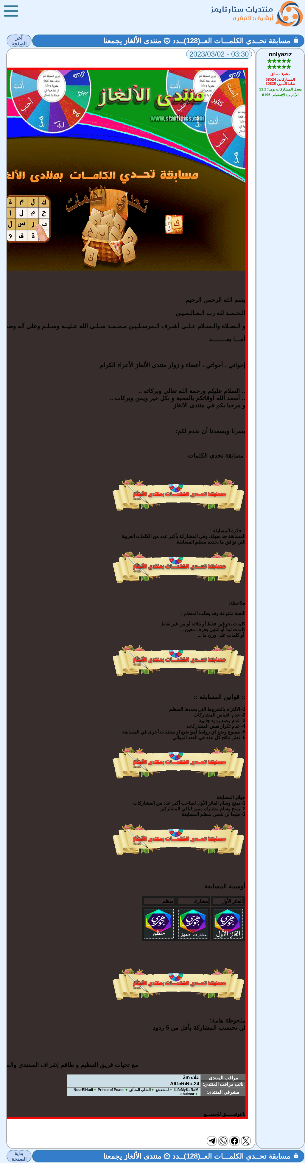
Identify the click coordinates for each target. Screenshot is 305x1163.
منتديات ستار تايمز (242, 9)
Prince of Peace (111, 1090)
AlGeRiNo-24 (184, 1083)
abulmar (187, 1094)
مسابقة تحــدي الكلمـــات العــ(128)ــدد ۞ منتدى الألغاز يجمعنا (196, 41)
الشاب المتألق (140, 1090)
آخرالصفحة (19, 40)
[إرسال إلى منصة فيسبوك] (234, 1141)
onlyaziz (280, 54)
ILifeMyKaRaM (186, 1090)
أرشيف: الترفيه (253, 17)
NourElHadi (83, 1090)
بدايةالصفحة (19, 1156)
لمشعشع (162, 1090)
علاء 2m (191, 1077)
